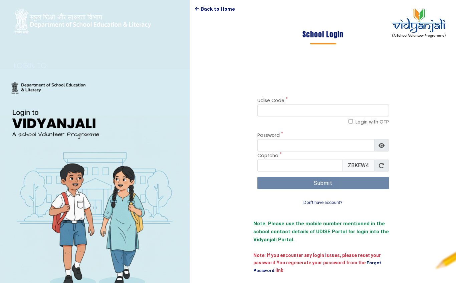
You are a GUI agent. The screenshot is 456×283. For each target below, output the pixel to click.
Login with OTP (372, 121)
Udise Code (272, 100)
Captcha (269, 155)
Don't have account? (323, 202)
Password (270, 134)
